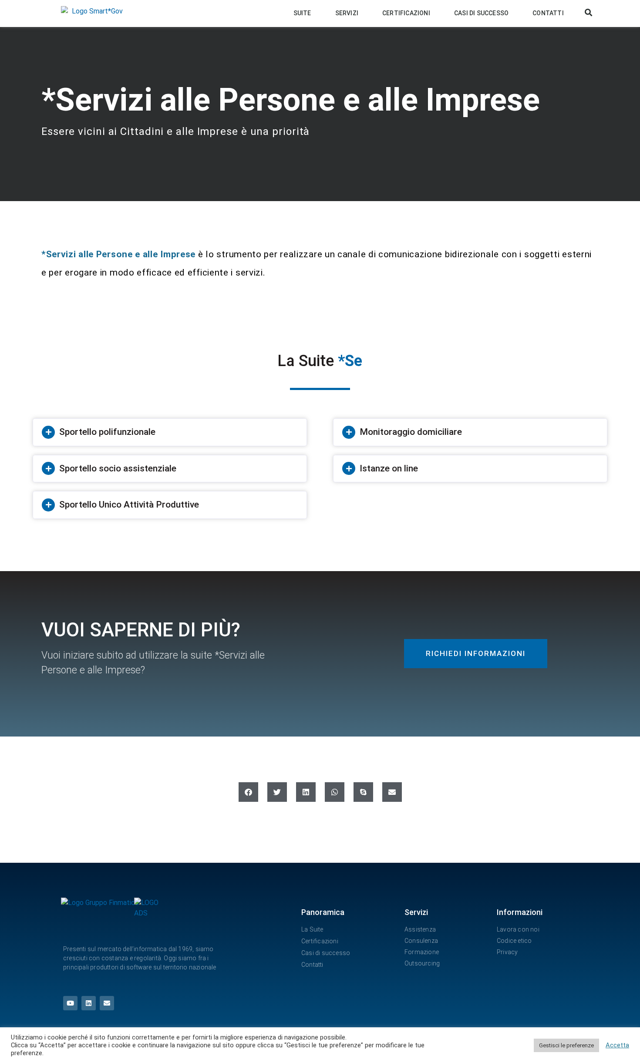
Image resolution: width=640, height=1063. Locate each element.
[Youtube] (70, 1003)
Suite (302, 13)
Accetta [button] (617, 1045)
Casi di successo (481, 13)
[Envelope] (107, 1003)
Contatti (548, 13)
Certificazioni (406, 13)
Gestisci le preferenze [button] (566, 1045)
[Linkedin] (88, 1003)
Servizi (346, 13)
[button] (588, 12)
